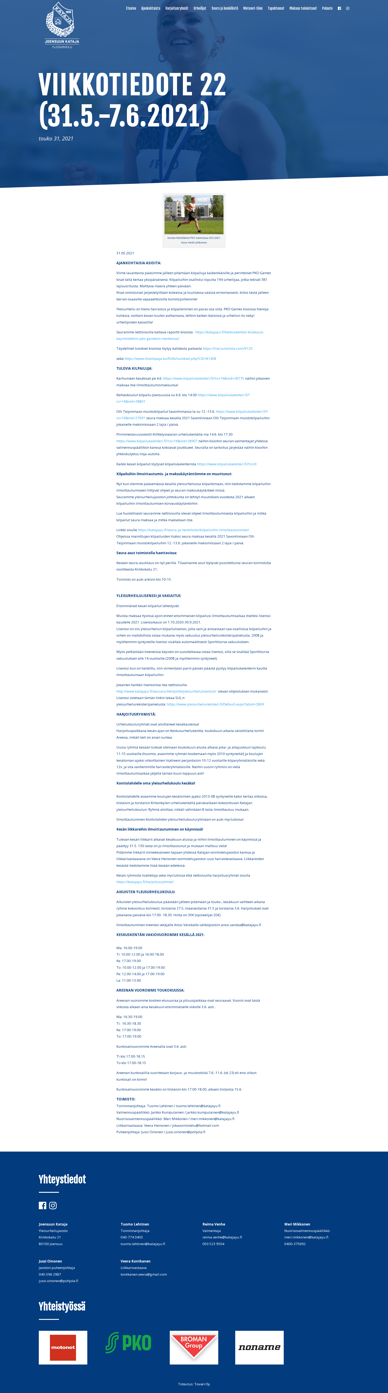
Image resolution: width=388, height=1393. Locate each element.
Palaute (327, 9)
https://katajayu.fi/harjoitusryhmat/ (145, 881)
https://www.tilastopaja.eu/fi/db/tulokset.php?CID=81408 (170, 358)
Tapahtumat (276, 9)
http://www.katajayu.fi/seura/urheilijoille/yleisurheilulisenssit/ (166, 691)
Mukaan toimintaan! (303, 9)
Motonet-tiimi (253, 9)
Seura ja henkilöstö (225, 9)
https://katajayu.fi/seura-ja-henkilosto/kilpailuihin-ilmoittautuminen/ (193, 530)
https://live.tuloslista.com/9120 (227, 348)
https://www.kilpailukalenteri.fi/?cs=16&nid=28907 (157, 441)
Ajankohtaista (150, 9)
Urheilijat (200, 9)
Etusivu (131, 9)
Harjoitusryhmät (177, 9)
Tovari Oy (202, 1384)
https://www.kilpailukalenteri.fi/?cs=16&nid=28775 (203, 378)
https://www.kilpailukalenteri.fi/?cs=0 (226, 464)
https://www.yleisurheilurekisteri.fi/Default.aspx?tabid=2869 (215, 704)
